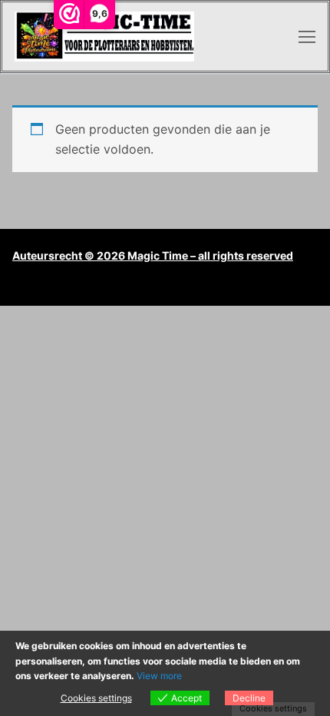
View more (159, 675)
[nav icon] (307, 37)
